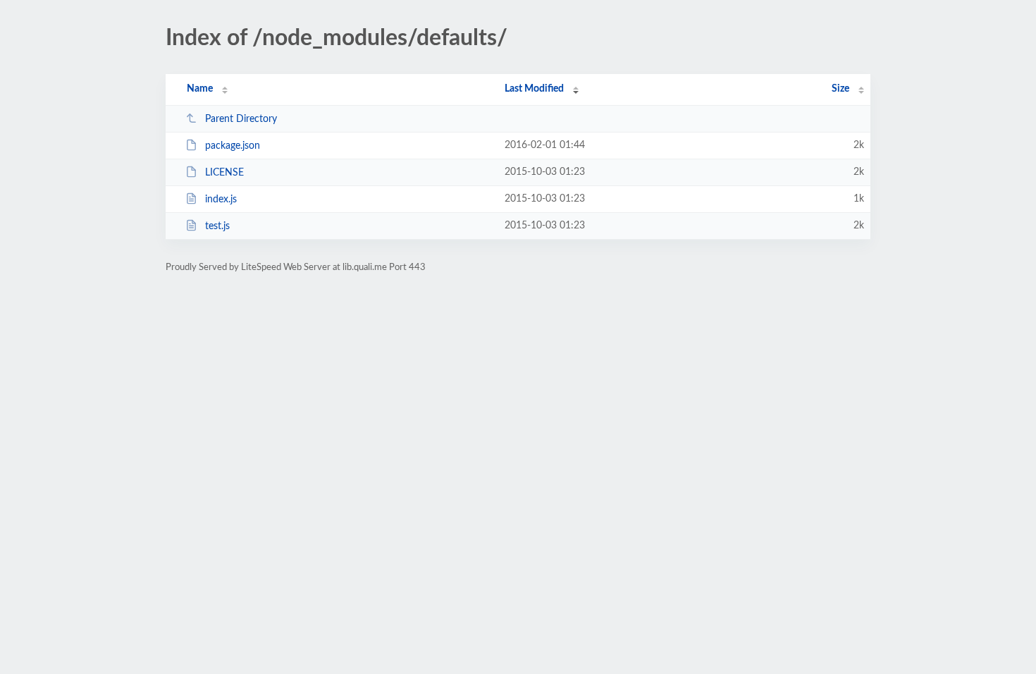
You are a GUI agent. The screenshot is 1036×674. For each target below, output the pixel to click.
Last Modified (534, 89)
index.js (221, 199)
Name (200, 89)
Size (840, 89)
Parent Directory (241, 119)
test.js (217, 226)
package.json (232, 146)
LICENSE (224, 173)
